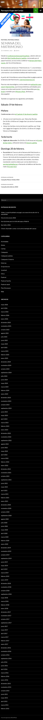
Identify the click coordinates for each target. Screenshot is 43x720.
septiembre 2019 (6, 558)
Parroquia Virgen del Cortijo (12, 10)
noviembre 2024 (6, 365)
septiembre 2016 (6, 658)
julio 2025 (4, 337)
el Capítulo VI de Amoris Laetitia (26, 114)
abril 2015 (4, 701)
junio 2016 (4, 665)
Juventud (4, 270)
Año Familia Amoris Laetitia (16, 58)
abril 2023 (4, 419)
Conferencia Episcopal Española (18, 56)
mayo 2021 (4, 487)
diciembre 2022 (6, 433)
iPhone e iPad (20, 91)
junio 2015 (4, 694)
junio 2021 (4, 483)
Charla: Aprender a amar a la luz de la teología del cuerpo (18, 228)
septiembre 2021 (6, 480)
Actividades (4, 241)
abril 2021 (4, 490)
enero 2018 (4, 608)
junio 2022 (4, 447)
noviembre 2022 (6, 437)
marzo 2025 (4, 351)
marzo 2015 (4, 705)
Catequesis (4, 252)
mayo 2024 (4, 383)
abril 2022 (4, 455)
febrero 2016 (5, 676)
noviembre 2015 (6, 687)
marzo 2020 (4, 537)
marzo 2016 (4, 673)
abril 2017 (4, 633)
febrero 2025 (5, 354)
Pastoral (4, 40)
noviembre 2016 (6, 651)
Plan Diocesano (6, 288)
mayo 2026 (4, 304)
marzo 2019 (4, 573)
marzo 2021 (4, 494)
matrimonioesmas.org (27, 80)
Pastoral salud (5, 284)
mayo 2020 (4, 530)
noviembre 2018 (6, 587)
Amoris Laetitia (31, 143)
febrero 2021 (5, 497)
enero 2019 (4, 580)
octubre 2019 (5, 555)
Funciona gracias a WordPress (9, 717)
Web (2, 291)
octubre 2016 (5, 655)
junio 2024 (4, 380)
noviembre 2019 (6, 551)
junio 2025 (4, 340)
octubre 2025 (5, 329)
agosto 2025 (5, 333)
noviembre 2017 (6, 615)
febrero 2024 (5, 390)
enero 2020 (4, 544)
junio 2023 (4, 412)
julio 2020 (4, 522)
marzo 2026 (4, 312)
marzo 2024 (4, 387)
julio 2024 (4, 376)
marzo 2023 (4, 422)
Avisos (3, 245)
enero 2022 (4, 465)
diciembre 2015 (6, 683)
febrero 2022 (5, 462)
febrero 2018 (5, 605)
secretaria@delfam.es (10, 164)
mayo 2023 (4, 415)
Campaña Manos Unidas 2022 (10, 179)
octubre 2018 (5, 590)
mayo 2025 (4, 344)
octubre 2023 (5, 405)
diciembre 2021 (6, 469)
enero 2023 (4, 430)
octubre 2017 (5, 619)
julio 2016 (4, 662)
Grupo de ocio (5, 266)
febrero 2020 (5, 540)
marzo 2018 (4, 601)
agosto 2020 (5, 519)
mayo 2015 (4, 698)
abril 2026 (4, 308)
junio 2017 (4, 626)
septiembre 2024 (6, 372)
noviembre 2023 (6, 401)
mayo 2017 (4, 630)
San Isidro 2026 (6, 225)
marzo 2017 (4, 637)
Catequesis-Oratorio (7, 259)
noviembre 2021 (6, 472)
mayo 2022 (4, 451)
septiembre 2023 (6, 408)
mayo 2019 (4, 565)
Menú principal (40, 10)
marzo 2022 (4, 458)
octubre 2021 (5, 476)
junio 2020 (4, 526)
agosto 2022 (5, 444)
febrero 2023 (5, 426)
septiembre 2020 (6, 515)
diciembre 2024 (6, 362)
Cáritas (3, 249)
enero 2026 (4, 319)
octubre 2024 (5, 369)
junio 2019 (4, 562)
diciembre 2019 (6, 548)
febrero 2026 (5, 315)
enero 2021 (4, 501)
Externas (3, 263)
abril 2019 (4, 569)
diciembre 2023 (6, 397)
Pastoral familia (13, 40)
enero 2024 (4, 394)
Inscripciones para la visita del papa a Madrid (15, 221)
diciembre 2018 (6, 583)
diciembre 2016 (6, 648)
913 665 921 (11, 167)
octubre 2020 (5, 512)
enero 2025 (4, 358)
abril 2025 (4, 347)
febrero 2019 (5, 576)
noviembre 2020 (6, 508)
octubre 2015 (5, 691)
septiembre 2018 (6, 594)
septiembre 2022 (6, 440)
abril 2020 (4, 533)
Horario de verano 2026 (8, 218)
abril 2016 (4, 669)
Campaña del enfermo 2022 (9, 186)
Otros (3, 274)
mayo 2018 (4, 598)
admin (17, 50)
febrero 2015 (5, 708)
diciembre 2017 (6, 612)
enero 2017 (4, 644)
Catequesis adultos (7, 256)
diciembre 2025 (6, 322)
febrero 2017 (5, 640)
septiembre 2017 (6, 623)
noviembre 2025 (6, 326)
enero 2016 (4, 680)
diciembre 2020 (6, 505)
